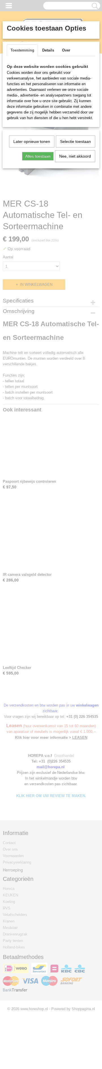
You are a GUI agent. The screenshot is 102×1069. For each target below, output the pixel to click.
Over (66, 50)
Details (48, 50)
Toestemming (22, 50)
